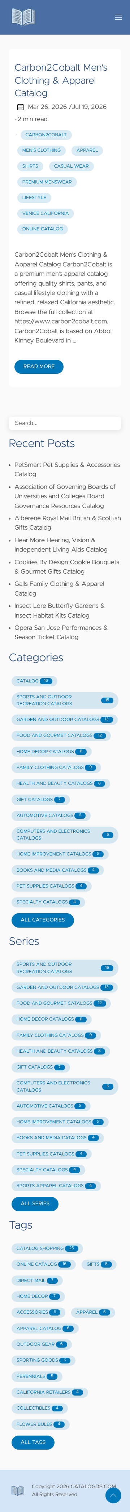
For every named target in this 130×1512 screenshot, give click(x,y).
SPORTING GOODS (41, 1360)
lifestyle (34, 197)
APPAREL (91, 1312)
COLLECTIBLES (37, 1408)
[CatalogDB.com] (56, 17)
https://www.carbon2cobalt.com (60, 321)
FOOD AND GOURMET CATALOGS (59, 735)
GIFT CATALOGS (39, 799)
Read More (39, 366)
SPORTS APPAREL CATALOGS (54, 1186)
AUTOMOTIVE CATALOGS (49, 815)
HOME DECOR (36, 1296)
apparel (87, 150)
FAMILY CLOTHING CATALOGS (54, 767)
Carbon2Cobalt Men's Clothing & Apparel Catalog (60, 80)
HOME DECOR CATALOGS (49, 752)
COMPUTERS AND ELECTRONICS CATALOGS (63, 835)
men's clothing (41, 150)
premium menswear (47, 182)
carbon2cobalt (46, 135)
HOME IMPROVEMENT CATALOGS (58, 854)
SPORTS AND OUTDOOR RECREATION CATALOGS (63, 700)
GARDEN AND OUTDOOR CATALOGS (63, 719)
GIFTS (97, 1264)
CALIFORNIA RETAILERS (48, 1392)
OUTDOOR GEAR (40, 1344)
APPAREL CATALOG (43, 1328)
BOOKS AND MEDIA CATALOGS (56, 870)
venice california (45, 213)
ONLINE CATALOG (41, 1264)
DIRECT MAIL (35, 1280)
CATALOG (32, 681)
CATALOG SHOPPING (45, 1248)
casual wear (71, 166)
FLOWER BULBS (38, 1424)
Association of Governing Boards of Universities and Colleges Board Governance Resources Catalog (65, 496)
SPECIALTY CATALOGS (46, 902)
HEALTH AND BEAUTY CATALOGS (59, 783)
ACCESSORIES (36, 1312)
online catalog (42, 229)
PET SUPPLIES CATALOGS (49, 886)
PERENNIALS (35, 1376)
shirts (30, 166)
